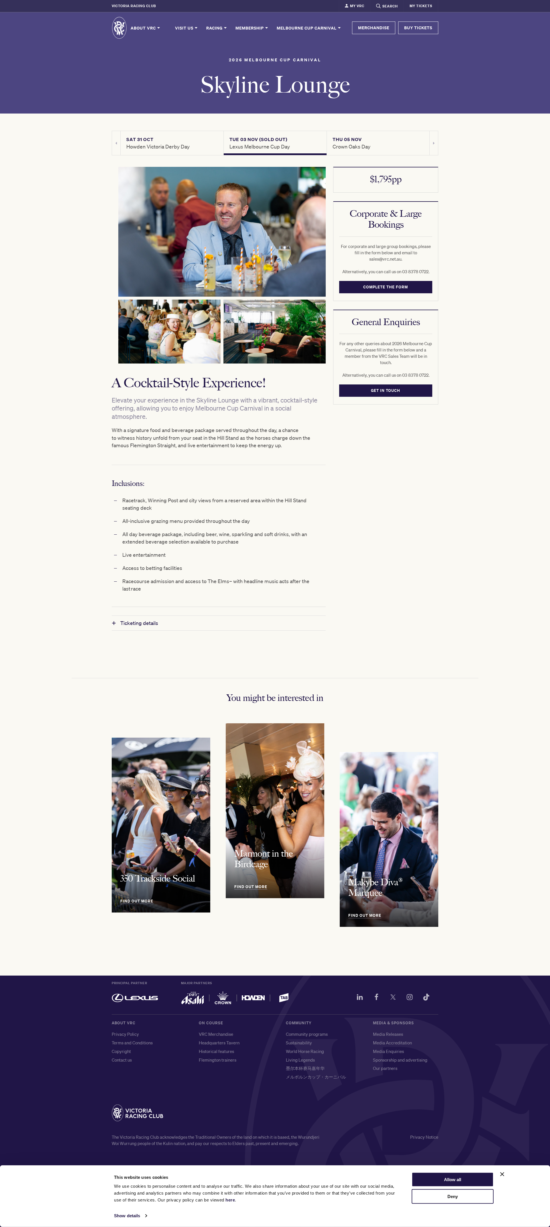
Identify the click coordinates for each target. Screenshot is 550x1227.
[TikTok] (426, 998)
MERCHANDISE (373, 27)
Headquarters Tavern (219, 1043)
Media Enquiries (388, 1051)
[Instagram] (409, 998)
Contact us (122, 1060)
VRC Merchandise (216, 1034)
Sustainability (299, 1043)
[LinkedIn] (359, 998)
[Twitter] (393, 998)
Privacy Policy (125, 1034)
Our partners (385, 1068)
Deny (452, 1196)
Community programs (307, 1034)
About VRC (144, 27)
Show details (127, 1215)
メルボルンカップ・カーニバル (316, 1077)
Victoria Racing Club (134, 5)
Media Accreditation (392, 1043)
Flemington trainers (217, 1060)
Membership (250, 27)
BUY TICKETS (418, 27)
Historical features (216, 1051)
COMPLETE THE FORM (386, 287)
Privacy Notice (424, 1137)
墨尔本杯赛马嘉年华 (305, 1068)
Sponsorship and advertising (400, 1060)
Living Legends (300, 1060)
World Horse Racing (305, 1051)
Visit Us (185, 27)
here (230, 1199)
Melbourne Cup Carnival (307, 27)
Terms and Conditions (132, 1043)
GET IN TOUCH (385, 390)
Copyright (121, 1051)
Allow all (452, 1179)
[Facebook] (376, 998)
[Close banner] (502, 1174)
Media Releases (388, 1034)
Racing (215, 27)
